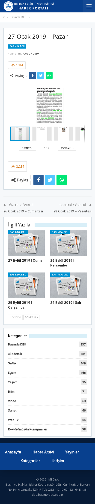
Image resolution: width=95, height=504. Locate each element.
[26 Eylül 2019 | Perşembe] (68, 243)
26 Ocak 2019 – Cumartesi (23, 211)
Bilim (11, 391)
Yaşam (12, 382)
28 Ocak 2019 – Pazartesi (72, 211)
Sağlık (12, 363)
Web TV (13, 420)
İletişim (58, 460)
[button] (43, 134)
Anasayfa (13, 452)
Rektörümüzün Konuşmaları (27, 429)
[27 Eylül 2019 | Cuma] (26, 243)
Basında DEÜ (17, 46)
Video (12, 401)
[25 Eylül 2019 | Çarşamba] (26, 285)
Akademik (15, 354)
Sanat (12, 410)
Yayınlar (72, 452)
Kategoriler (30, 460)
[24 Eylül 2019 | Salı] (68, 285)
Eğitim (12, 373)
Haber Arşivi (43, 452)
